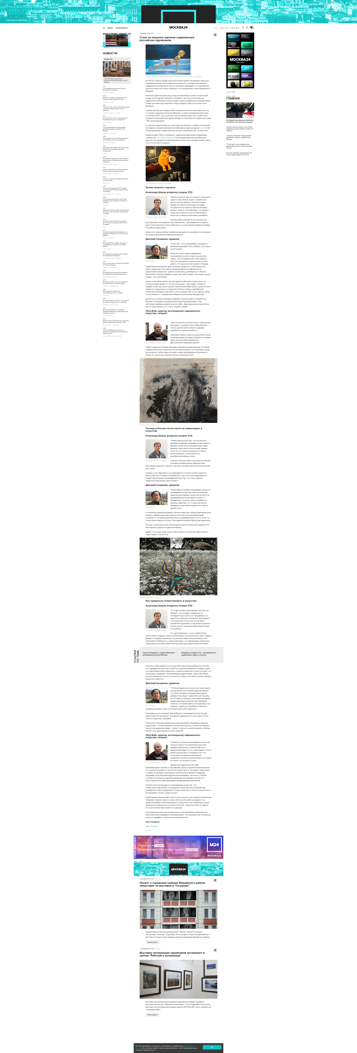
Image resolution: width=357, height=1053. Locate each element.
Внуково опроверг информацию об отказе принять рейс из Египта (114, 98)
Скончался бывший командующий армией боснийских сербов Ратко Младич (114, 129)
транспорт (106, 102)
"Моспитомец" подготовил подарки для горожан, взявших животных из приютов (116, 108)
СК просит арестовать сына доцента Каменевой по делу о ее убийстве (115, 119)
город (111, 102)
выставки (148, 830)
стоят (202, 128)
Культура (158, 33)
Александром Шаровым (165, 137)
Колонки (154, 826)
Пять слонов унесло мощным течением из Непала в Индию (116, 264)
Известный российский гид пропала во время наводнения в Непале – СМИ (116, 321)
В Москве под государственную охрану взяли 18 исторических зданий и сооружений (116, 149)
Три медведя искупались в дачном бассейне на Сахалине (114, 89)
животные (106, 92)
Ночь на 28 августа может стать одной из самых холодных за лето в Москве (116, 301)
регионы (112, 92)
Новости (110, 53)
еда (111, 164)
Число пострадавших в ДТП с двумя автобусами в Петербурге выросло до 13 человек (115, 190)
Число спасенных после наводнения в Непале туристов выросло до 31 (115, 170)
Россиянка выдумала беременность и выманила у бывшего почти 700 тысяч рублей (115, 233)
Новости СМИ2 (138, 861)
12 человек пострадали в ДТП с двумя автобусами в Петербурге (115, 255)
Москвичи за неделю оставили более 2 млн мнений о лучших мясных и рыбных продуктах (115, 160)
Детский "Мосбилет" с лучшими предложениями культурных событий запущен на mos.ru (115, 311)
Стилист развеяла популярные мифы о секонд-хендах (115, 180)
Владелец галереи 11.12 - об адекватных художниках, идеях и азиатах (198, 654)
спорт (104, 249)
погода (112, 304)
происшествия (107, 122)
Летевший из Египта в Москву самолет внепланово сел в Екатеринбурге (116, 139)
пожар (114, 336)
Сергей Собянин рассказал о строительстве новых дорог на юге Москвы (116, 80)
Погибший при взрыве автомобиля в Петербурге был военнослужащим (115, 273)
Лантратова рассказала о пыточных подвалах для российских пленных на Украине (115, 200)
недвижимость (114, 286)
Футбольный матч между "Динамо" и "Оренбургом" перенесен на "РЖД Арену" (115, 244)
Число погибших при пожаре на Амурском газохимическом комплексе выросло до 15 (115, 331)
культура (105, 315)
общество (112, 113)
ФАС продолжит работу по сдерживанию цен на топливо (113, 292)
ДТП (113, 194)
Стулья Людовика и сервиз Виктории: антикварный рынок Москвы (159, 654)
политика (105, 133)
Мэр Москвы (108, 59)
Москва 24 (178, 27)
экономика (106, 295)
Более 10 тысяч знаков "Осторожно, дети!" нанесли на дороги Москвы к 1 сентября (115, 222)
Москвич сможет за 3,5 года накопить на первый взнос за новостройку (115, 283)
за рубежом (112, 133)
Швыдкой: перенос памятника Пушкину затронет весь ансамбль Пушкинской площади (116, 211)
